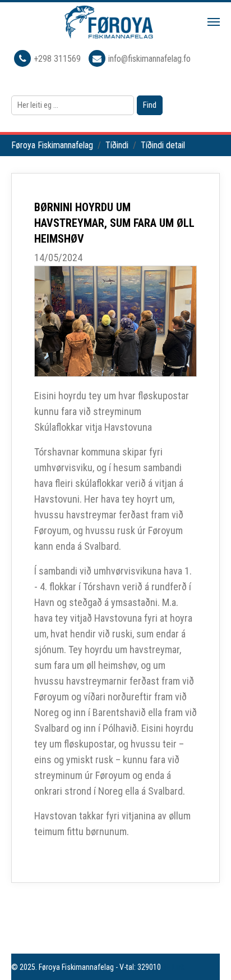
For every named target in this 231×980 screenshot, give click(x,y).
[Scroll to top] (206, 955)
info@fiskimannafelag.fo (149, 58)
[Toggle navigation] (213, 21)
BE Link (173, 967)
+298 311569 (58, 58)
